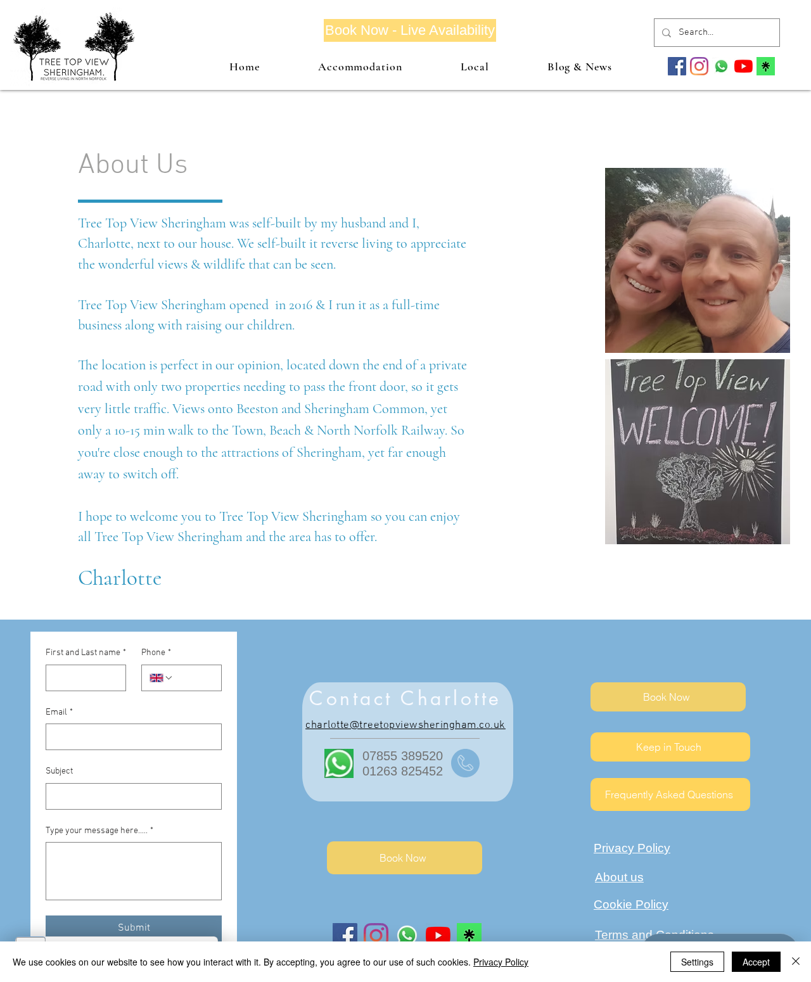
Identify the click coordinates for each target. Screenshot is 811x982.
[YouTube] (743, 66)
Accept (756, 961)
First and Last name (86, 652)
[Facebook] (677, 66)
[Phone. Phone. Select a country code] (162, 678)
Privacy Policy (500, 961)
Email (59, 712)
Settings (697, 961)
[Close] (795, 962)
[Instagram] (699, 66)
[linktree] (766, 66)
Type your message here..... (99, 831)
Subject (59, 771)
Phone (156, 652)
